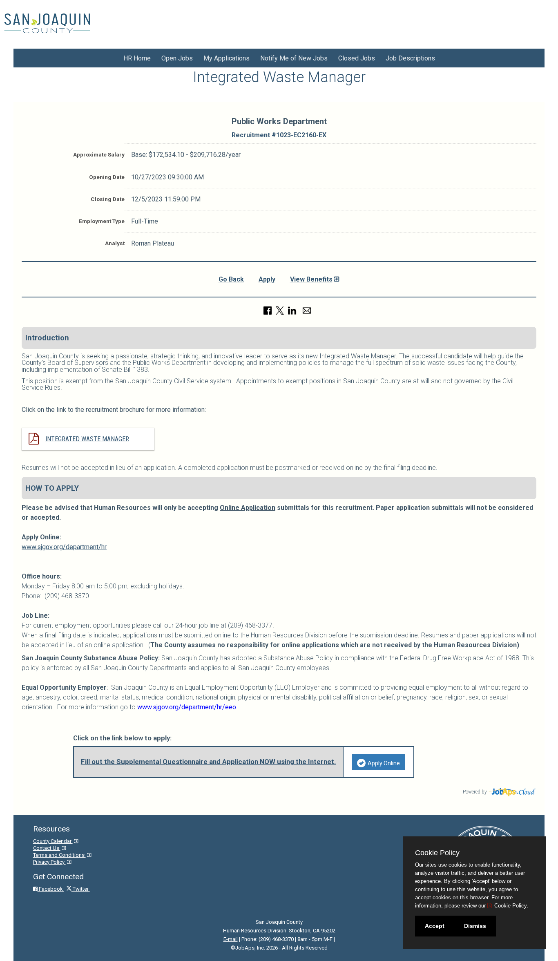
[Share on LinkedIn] (292, 310)
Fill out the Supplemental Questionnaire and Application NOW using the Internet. (208, 762)
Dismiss (475, 926)
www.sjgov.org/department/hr (64, 547)
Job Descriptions (410, 58)
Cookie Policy (510, 906)
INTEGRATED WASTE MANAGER (87, 439)
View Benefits (311, 279)
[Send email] (306, 310)
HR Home (137, 58)
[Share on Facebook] (267, 310)
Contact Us (46, 848)
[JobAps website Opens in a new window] (512, 791)
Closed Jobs (356, 58)
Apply (267, 279)
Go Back (231, 279)
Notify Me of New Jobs (294, 58)
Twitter (80, 889)
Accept (434, 926)
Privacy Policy (49, 862)
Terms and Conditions (59, 855)
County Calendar (53, 841)
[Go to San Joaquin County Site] (47, 23)
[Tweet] (280, 310)
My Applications (226, 58)
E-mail (230, 939)
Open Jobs (177, 58)
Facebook (51, 889)
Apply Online (384, 763)
